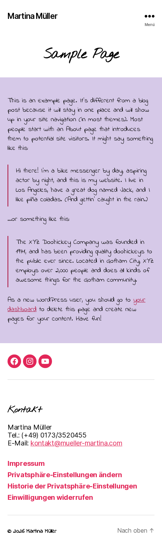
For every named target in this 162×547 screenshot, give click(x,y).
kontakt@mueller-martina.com (76, 443)
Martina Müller (32, 16)
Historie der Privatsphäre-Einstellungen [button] (72, 486)
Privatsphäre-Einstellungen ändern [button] (65, 475)
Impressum (26, 463)
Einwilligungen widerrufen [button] (50, 497)
